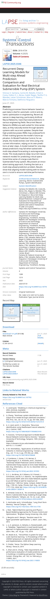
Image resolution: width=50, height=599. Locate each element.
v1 (4, 361)
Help (46, 32)
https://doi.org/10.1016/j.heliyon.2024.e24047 (24, 499)
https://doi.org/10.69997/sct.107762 (33, 288)
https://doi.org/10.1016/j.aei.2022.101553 (22, 471)
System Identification (27, 186)
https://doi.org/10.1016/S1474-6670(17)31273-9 (25, 422)
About (30, 32)
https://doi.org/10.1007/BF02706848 (20, 455)
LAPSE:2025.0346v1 (10, 374)
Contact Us (38, 32)
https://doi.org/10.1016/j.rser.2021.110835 (23, 560)
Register (11, 32)
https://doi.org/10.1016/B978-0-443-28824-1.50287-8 (26, 488)
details (40, 343)
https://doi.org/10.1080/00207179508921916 (23, 431)
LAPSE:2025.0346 (25, 175)
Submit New (21, 32)
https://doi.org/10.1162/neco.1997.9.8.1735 (23, 507)
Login (4, 32)
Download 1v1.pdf (10, 334)
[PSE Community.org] (4, 10)
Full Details (40, 337)
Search (40, 29)
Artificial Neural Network (29, 179)
